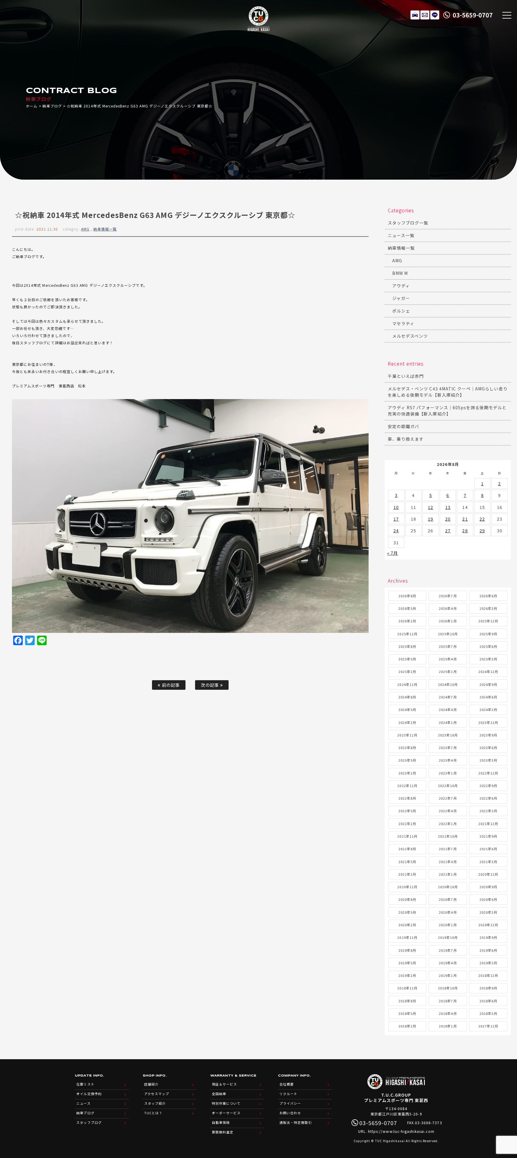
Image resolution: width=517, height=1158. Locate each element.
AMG (85, 228)
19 (430, 519)
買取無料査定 (222, 1132)
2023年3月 (488, 760)
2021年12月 (488, 823)
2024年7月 (448, 697)
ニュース (83, 1103)
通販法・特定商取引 (295, 1122)
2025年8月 (407, 646)
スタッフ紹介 (155, 1103)
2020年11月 (407, 886)
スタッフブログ (88, 1122)
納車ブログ (52, 105)
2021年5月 (407, 861)
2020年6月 (488, 899)
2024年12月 (488, 671)
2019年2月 (407, 975)
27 (448, 530)
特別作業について (226, 1103)
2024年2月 (407, 722)
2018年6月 (488, 1000)
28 (465, 530)
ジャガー (401, 298)
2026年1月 (448, 621)
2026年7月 (448, 595)
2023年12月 (488, 722)
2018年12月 (488, 975)
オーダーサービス (226, 1112)
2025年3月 (488, 659)
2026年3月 (488, 608)
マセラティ (403, 323)
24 (396, 530)
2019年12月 (488, 924)
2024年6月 (488, 697)
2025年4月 (448, 659)
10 (396, 507)
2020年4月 (448, 912)
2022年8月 (407, 798)
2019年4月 (448, 962)
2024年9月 (488, 684)
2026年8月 (407, 595)
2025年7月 (448, 646)
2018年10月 (448, 988)
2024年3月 (488, 709)
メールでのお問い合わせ (424, 14)
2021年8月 (407, 848)
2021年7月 (448, 848)
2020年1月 (448, 924)
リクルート (288, 1093)
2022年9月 (488, 785)
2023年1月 (448, 773)
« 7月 (392, 553)
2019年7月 (448, 950)
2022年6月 (488, 798)
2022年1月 (448, 823)
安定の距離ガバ (403, 426)
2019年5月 (407, 962)
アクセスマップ (156, 1093)
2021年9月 (488, 836)
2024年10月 (448, 684)
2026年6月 (488, 595)
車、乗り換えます (406, 439)
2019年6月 (488, 950)
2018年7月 (448, 1000)
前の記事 (170, 685)
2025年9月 (488, 633)
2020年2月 (407, 924)
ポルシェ (401, 311)
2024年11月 (407, 684)
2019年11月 (407, 937)
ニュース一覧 (401, 235)
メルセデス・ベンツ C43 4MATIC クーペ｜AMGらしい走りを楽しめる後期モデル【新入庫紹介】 (448, 392)
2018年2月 (407, 1026)
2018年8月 (407, 1000)
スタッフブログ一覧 (408, 223)
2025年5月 (407, 659)
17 (396, 519)
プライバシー (290, 1103)
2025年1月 (448, 671)
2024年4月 (448, 709)
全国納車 (219, 1093)
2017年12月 (488, 1026)
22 (482, 519)
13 (448, 507)
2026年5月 (407, 608)
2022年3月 (488, 810)
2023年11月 (407, 735)
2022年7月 (448, 798)
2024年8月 (407, 697)
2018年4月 (448, 1013)
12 (430, 507)
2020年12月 (488, 874)
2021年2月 (407, 874)
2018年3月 (488, 1013)
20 (448, 519)
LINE (434, 14)
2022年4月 (448, 810)
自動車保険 (221, 1122)
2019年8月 (407, 950)
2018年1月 (448, 1026)
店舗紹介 (151, 1084)
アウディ (401, 286)
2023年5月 (407, 760)
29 (482, 530)
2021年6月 (488, 848)
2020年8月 (407, 899)
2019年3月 (488, 962)
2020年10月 (448, 886)
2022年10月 (448, 785)
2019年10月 (448, 937)
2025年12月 (488, 621)
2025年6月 (488, 646)
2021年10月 (448, 836)
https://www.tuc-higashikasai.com (401, 1131)
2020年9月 (488, 886)
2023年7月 (448, 747)
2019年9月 (488, 937)
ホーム (31, 105)
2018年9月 (488, 988)
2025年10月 (448, 633)
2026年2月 (407, 621)
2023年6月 (488, 747)
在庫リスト (414, 14)
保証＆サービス (224, 1084)
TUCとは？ (153, 1112)
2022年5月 (407, 810)
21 (465, 519)
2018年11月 (407, 988)
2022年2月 (407, 823)
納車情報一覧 (105, 228)
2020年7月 (448, 899)
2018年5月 (407, 1013)
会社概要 (286, 1084)
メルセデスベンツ (410, 336)
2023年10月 (448, 735)
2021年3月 (488, 861)
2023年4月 (448, 760)
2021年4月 (448, 861)
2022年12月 (488, 773)
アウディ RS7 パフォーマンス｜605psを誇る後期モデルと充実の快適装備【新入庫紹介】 (447, 410)
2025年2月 (407, 671)
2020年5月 (407, 912)
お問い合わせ (290, 1112)
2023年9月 (488, 735)
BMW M (400, 273)
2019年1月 (448, 975)
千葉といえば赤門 (406, 376)
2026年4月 (448, 608)
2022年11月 (407, 785)
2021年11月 (407, 836)
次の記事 (210, 685)
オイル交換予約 (88, 1093)
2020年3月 (488, 912)
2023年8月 (407, 747)
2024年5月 (407, 709)
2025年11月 (407, 633)
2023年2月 (407, 773)
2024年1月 (448, 722)
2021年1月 (448, 874)
